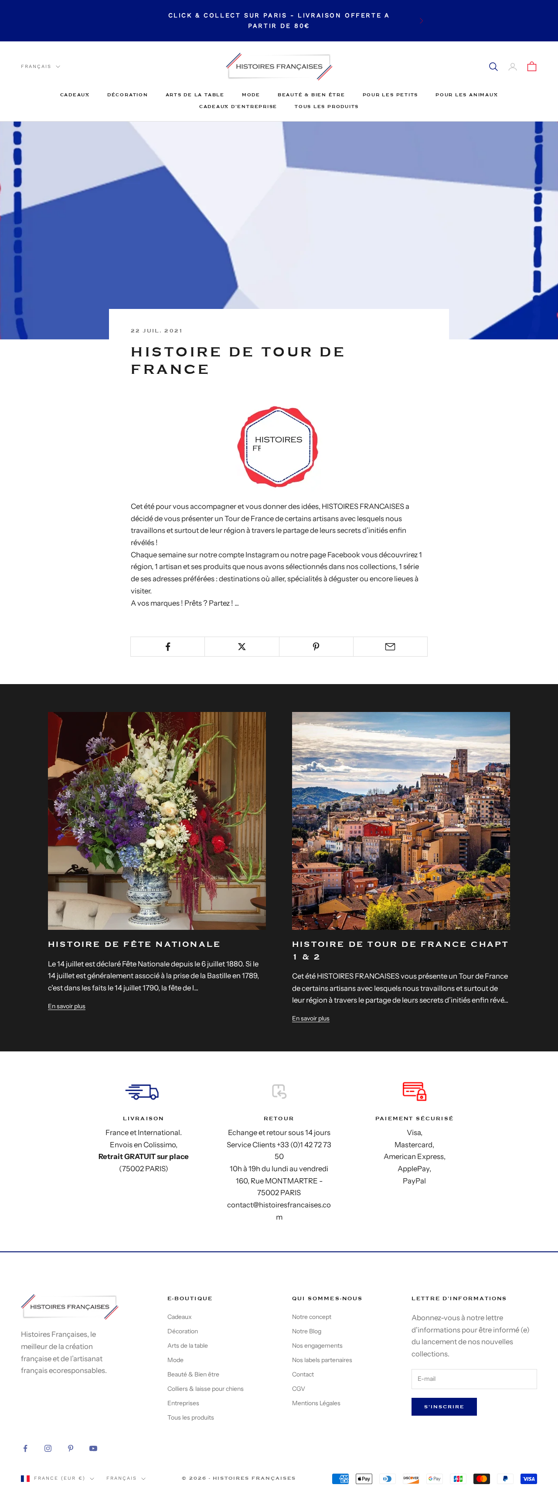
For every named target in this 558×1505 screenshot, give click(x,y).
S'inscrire (444, 1407)
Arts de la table (195, 94)
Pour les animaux (467, 94)
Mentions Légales (316, 1403)
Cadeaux (75, 94)
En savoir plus (66, 1006)
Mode (251, 94)
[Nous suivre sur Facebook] (25, 1448)
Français (36, 66)
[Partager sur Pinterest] (316, 646)
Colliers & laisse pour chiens (205, 1389)
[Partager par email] (390, 646)
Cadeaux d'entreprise (238, 106)
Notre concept (311, 1317)
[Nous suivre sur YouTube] (93, 1448)
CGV (298, 1389)
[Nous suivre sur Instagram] (48, 1448)
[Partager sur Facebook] (167, 646)
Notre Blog (306, 1331)
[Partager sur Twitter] (242, 646)
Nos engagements (317, 1345)
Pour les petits (390, 94)
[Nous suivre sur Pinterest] (70, 1448)
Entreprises (183, 1403)
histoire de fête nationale (134, 944)
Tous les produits (327, 106)
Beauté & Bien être (311, 94)
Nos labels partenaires (322, 1360)
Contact (303, 1374)
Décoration (127, 94)
